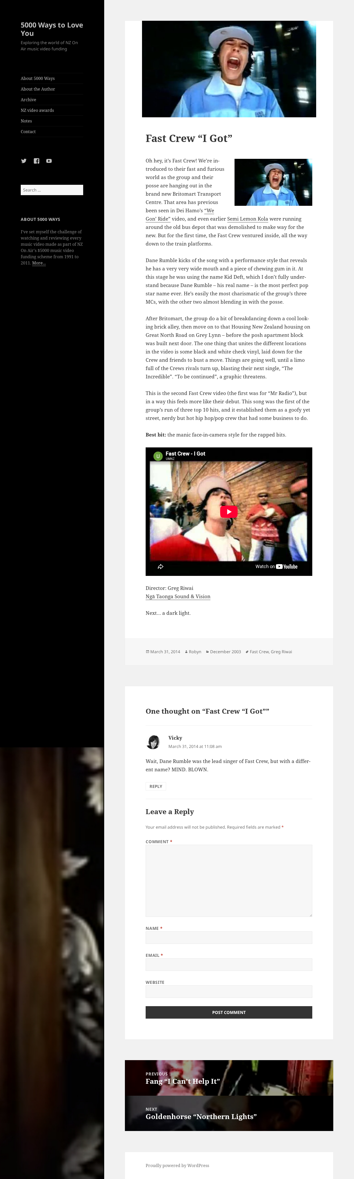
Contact (28, 131)
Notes (26, 121)
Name (154, 928)
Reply (156, 786)
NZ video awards (37, 110)
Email (154, 955)
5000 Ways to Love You (52, 29)
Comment (159, 841)
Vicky (175, 737)
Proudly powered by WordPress (177, 1165)
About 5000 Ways (38, 78)
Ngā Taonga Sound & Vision (178, 596)
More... (39, 263)
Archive (28, 100)
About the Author (38, 89)
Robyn (195, 652)
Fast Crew (259, 652)
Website (155, 982)
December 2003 (225, 652)
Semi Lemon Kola (247, 218)
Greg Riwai (281, 652)
